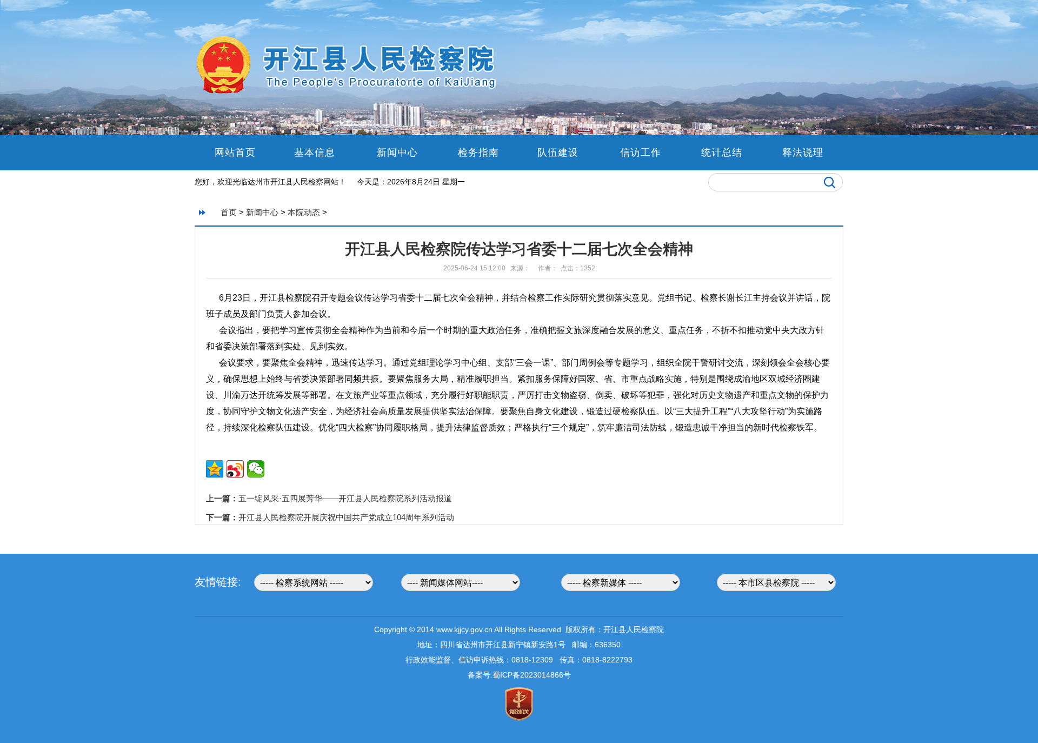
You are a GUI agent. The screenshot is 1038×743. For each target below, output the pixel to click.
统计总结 (721, 152)
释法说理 (802, 152)
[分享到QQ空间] (214, 468)
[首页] (349, 92)
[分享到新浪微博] (235, 468)
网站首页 (235, 152)
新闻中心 (397, 152)
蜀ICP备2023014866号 (532, 675)
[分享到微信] (255, 468)
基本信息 (316, 152)
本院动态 (304, 212)
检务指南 (478, 152)
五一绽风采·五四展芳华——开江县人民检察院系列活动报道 (345, 498)
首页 (229, 212)
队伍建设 (559, 152)
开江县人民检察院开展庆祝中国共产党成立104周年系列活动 (346, 517)
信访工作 (640, 152)
